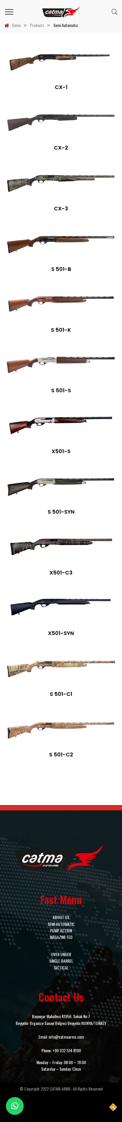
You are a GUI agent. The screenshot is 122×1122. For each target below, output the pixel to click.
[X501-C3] (61, 547)
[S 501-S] (61, 365)
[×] (15, 1106)
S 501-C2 (61, 754)
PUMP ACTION (61, 930)
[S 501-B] (61, 243)
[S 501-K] (61, 304)
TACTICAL (61, 967)
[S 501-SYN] (61, 486)
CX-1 (61, 87)
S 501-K (61, 330)
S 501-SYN (61, 511)
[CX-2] (61, 122)
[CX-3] (61, 183)
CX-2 (61, 147)
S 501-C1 (61, 694)
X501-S (61, 451)
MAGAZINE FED (61, 937)
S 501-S (61, 390)
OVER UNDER (61, 954)
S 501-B (61, 269)
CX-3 (61, 208)
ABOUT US (61, 917)
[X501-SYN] (61, 607)
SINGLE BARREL (61, 961)
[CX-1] (61, 61)
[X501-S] (61, 425)
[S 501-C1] (61, 668)
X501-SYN (61, 633)
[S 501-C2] (61, 729)
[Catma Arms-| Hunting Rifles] (61, 12)
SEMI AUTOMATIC (61, 924)
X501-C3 (61, 572)
